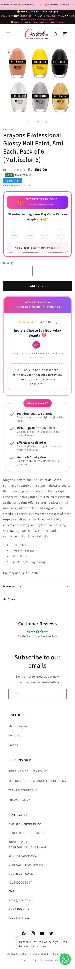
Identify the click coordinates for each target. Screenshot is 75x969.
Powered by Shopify (38, 953)
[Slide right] (46, 121)
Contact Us (15, 735)
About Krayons (18, 726)
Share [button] (12, 599)
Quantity (8, 263)
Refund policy (60, 953)
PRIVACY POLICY (19, 799)
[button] (8, 34)
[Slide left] (28, 121)
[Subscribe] (61, 694)
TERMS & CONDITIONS (22, 790)
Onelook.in (21, 953)
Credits (13, 745)
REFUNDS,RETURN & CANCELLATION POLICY (37, 781)
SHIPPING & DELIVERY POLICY (28, 771)
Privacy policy (28, 960)
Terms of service (49, 960)
